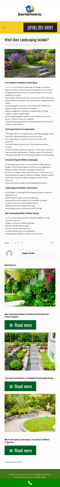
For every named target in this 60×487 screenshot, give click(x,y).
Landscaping (10, 87)
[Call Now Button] (30, 483)
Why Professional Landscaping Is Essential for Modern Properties (27, 441)
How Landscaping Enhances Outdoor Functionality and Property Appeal (27, 315)
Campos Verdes (24, 45)
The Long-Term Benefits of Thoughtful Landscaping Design (29, 378)
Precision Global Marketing (35, 477)
